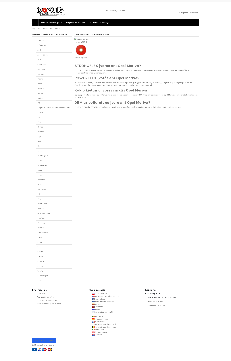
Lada (39, 151)
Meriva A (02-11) (80, 42)
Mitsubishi (42, 204)
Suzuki (40, 266)
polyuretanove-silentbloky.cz (107, 296)
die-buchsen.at (101, 332)
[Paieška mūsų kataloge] (148, 11)
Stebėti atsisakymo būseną (49, 304)
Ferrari (40, 112)
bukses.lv (99, 307)
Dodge (40, 98)
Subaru (40, 261)
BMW (39, 60)
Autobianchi (42, 55)
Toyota (40, 271)
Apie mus (41, 294)
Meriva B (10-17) (81, 58)
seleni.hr (98, 335)
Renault (40, 228)
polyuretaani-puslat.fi (104, 312)
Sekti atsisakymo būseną (43, 345)
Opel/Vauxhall (43, 213)
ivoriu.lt (98, 304)
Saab (39, 242)
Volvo (39, 280)
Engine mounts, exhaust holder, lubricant (55, 108)
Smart (40, 256)
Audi (39, 50)
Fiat (39, 117)
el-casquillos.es (101, 319)
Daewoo (40, 88)
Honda (40, 127)
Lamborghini (43, 156)
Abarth (40, 40)
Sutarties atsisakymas (47, 300)
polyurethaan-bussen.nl (105, 324)
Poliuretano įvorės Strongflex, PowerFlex (50, 34)
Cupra (40, 79)
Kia (38, 146)
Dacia (39, 84)
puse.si (98, 309)
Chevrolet (41, 64)
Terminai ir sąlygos (45, 297)
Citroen (40, 74)
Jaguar (40, 136)
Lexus (39, 170)
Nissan (40, 208)
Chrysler (41, 69)
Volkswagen (42, 276)
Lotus (39, 175)
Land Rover (42, 165)
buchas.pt (99, 316)
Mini (39, 199)
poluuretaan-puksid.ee (104, 301)
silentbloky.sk (101, 294)
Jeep (39, 141)
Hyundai (40, 132)
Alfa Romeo (42, 45)
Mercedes (41, 189)
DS (38, 103)
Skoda (40, 252)
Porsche (41, 223)
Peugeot (41, 218)
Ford (39, 122)
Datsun (40, 93)
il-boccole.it (100, 329)
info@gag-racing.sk (156, 305)
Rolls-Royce (42, 232)
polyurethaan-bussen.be (105, 327)
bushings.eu (100, 299)
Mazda (40, 184)
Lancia (40, 160)
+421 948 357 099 (155, 301)
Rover (39, 237)
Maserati (41, 180)
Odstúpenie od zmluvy (44, 340)
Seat (39, 247)
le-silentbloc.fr (101, 322)
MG (38, 194)
